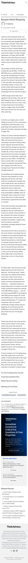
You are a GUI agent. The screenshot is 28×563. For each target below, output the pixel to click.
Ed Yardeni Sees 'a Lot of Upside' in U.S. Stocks (13, 498)
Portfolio (5, 14)
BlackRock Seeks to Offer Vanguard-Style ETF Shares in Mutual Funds (13, 512)
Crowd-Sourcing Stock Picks (10, 377)
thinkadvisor (10, 23)
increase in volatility (13, 193)
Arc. (13, 557)
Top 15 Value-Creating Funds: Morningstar (11, 493)
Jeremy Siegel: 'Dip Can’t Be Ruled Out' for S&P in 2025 (13, 502)
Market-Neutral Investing (9, 381)
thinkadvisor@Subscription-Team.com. (16, 548)
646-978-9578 (6, 544)
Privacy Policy (18, 559)
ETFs (12, 14)
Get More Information (14, 450)
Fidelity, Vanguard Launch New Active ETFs (12, 507)
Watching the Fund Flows (9, 387)
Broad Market (20, 14)
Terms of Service (10, 559)
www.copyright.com (11, 405)
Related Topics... (13, 392)
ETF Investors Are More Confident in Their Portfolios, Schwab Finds (13, 517)
